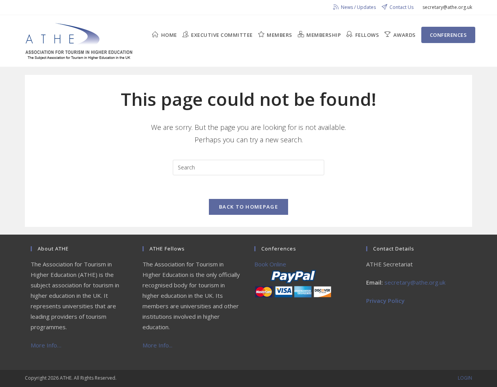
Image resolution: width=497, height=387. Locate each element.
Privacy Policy (385, 300)
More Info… (46, 345)
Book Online (270, 264)
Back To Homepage (248, 206)
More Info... (157, 345)
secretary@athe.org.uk (414, 282)
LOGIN (465, 378)
